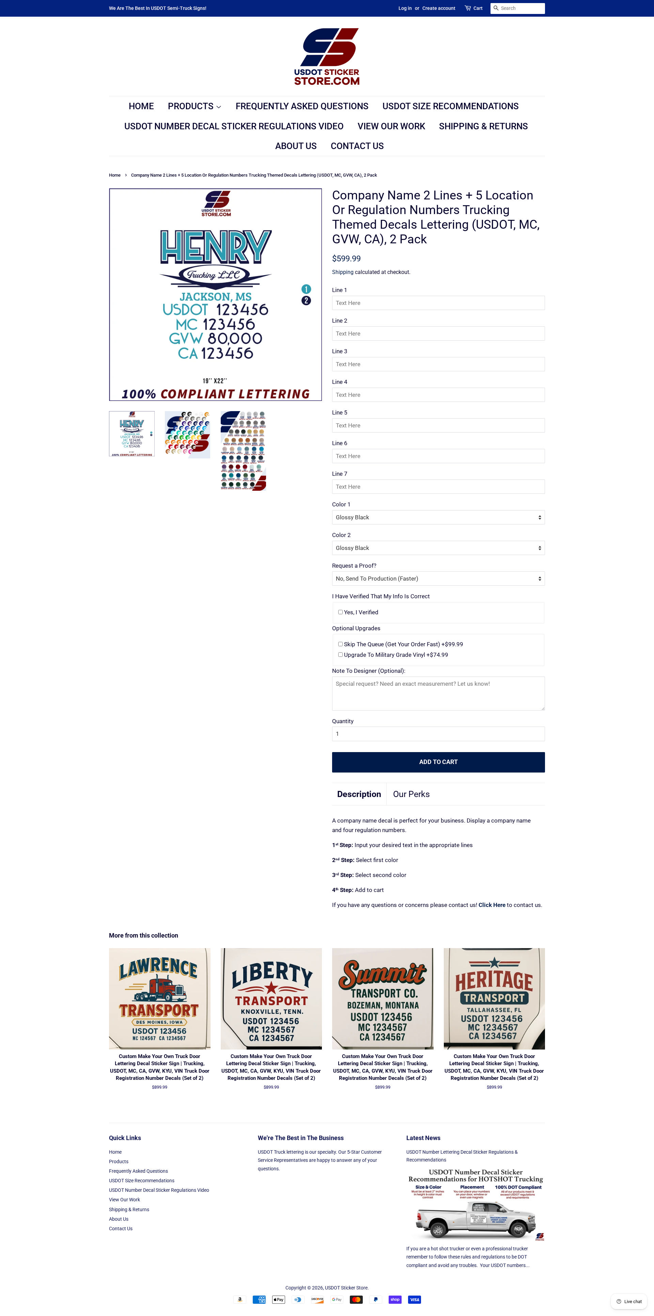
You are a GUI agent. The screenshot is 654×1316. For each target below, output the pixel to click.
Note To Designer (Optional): (368, 670)
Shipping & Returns (483, 126)
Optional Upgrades (356, 628)
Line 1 (339, 290)
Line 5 (339, 412)
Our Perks (411, 794)
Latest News (423, 1137)
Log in (405, 8)
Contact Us (357, 146)
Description (359, 794)
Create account (438, 8)
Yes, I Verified (360, 612)
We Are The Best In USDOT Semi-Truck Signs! (157, 8)
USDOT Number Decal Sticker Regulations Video (234, 126)
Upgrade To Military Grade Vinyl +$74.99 (395, 654)
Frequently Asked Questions (302, 106)
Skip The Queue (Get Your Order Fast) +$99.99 (403, 644)
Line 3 (339, 351)
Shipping (343, 272)
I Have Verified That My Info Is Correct (381, 596)
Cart (478, 8)
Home (141, 106)
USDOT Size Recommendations (451, 106)
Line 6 (339, 443)
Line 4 (339, 381)
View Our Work (391, 126)
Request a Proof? (354, 565)
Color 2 (341, 535)
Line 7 (339, 473)
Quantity (343, 721)
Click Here (492, 904)
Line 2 (339, 320)
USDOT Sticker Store (346, 1288)
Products (192, 106)
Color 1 (341, 504)
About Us (296, 146)
